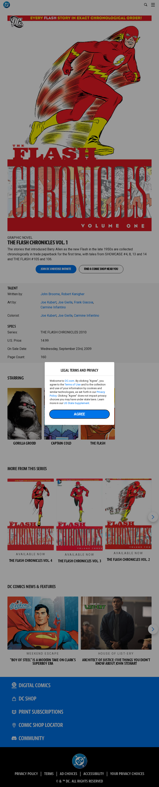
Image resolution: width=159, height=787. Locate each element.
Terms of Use (73, 384)
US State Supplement (76, 403)
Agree (79, 414)
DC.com (69, 380)
